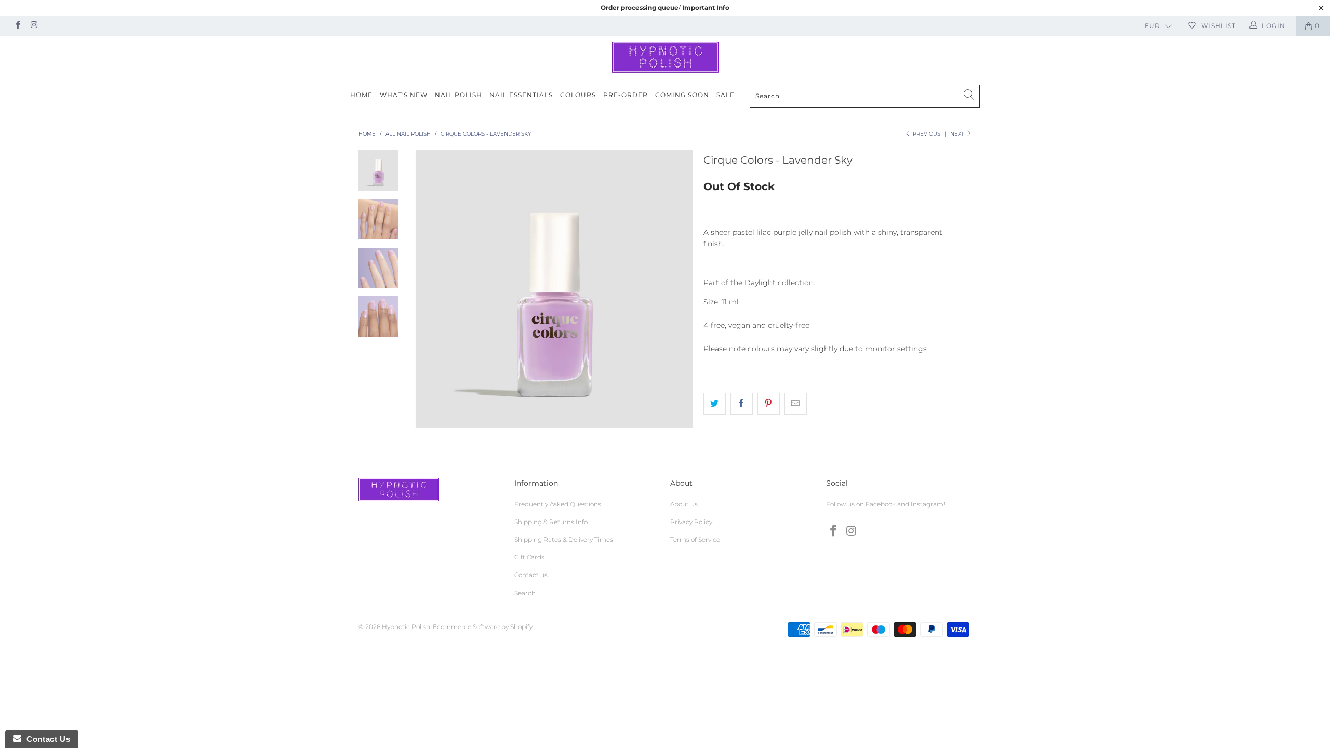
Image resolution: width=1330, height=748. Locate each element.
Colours (578, 95)
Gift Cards (529, 557)
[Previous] (430, 289)
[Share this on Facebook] (741, 404)
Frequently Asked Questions (557, 504)
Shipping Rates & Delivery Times (563, 539)
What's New (404, 95)
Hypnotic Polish (406, 627)
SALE (725, 95)
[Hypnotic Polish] (665, 57)
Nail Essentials (521, 95)
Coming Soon (682, 95)
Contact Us (45, 738)
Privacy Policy (691, 522)
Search (525, 593)
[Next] (678, 289)
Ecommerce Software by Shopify (483, 627)
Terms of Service (695, 539)
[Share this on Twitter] (714, 404)
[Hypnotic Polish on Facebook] (17, 26)
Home (361, 95)
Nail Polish (458, 95)
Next (958, 133)
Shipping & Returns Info (551, 522)
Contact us (531, 575)
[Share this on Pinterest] (768, 404)
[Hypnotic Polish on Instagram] (33, 26)
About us (684, 504)
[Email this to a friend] (795, 404)
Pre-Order (625, 95)
